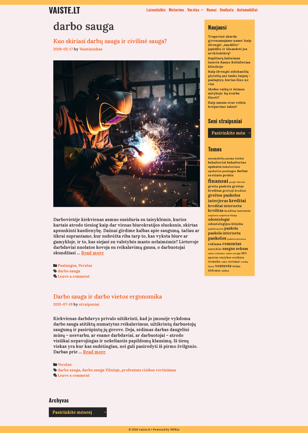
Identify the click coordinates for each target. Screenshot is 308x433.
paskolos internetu (236, 239)
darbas (242, 171)
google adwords (237, 182)
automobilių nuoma (221, 158)
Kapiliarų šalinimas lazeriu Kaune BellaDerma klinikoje (229, 62)
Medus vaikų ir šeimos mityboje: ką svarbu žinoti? (226, 93)
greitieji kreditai (234, 190)
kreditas (216, 210)
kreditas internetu (237, 210)
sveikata (238, 257)
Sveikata (227, 9)
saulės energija (233, 253)
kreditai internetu (225, 205)
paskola (231, 228)
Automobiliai (247, 9)
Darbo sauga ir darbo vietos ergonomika (107, 296)
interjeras (218, 200)
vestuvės (223, 265)
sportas (213, 257)
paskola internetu (224, 233)
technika (214, 261)
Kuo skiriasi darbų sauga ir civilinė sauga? (110, 41)
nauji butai (213, 215)
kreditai (237, 200)
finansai (218, 180)
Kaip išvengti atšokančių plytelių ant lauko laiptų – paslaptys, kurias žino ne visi (229, 77)
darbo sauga (69, 271)
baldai (239, 158)
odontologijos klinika (225, 224)
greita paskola (219, 186)
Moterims (176, 9)
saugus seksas (235, 248)
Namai (212, 9)
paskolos (217, 238)
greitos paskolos (224, 195)
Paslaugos (67, 265)
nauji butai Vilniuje (228, 215)
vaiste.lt (64, 10)
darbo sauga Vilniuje (101, 370)
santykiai (214, 249)
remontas (231, 243)
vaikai (224, 262)
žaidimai (225, 270)
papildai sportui (215, 229)
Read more (92, 253)
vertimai (234, 261)
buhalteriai (217, 162)
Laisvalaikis (156, 9)
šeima (236, 266)
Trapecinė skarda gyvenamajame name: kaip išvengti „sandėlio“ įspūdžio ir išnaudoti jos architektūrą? (229, 44)
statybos (225, 257)
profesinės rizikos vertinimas (149, 370)
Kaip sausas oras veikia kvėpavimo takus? (227, 104)
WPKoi (174, 429)
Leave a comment (74, 276)
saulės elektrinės (216, 253)
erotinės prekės (220, 175)
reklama (214, 244)
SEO (244, 253)
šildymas (214, 270)
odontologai (219, 219)
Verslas (193, 9)
